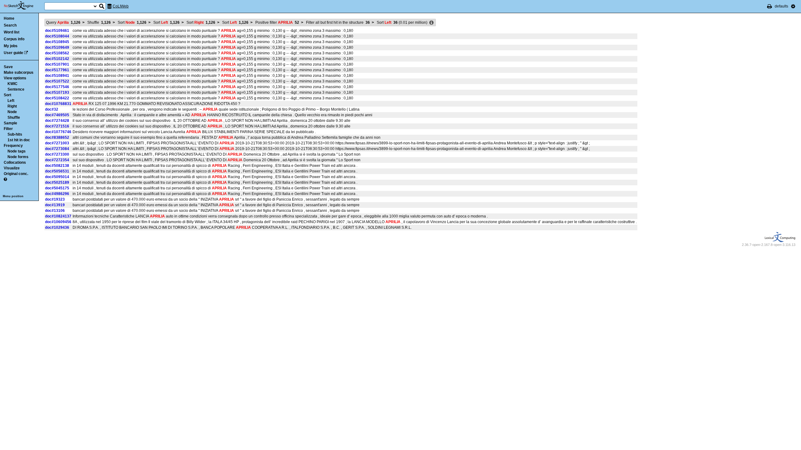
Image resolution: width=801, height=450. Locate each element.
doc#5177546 (57, 87)
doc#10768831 (58, 104)
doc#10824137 (58, 216)
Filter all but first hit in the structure (338, 22)
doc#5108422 (57, 98)
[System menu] (793, 6)
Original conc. (16, 174)
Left (11, 100)
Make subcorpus (18, 72)
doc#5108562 (57, 53)
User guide (13, 53)
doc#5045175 (57, 188)
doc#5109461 (57, 30)
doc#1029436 (57, 227)
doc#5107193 (57, 92)
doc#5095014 (57, 177)
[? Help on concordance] (5, 179)
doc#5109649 (57, 47)
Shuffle (14, 117)
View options (15, 78)
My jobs (11, 46)
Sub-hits (15, 134)
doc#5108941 (57, 75)
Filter (8, 129)
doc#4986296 (57, 194)
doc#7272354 (57, 160)
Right (12, 106)
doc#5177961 (57, 70)
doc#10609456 (58, 222)
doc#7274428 (57, 120)
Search (10, 25)
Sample (10, 123)
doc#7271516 (57, 126)
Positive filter (277, 22)
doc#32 (51, 109)
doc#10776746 (58, 132)
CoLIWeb (121, 6)
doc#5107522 (57, 81)
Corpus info (14, 39)
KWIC (13, 84)
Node (12, 112)
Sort (7, 95)
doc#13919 (55, 205)
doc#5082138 (57, 165)
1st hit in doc (19, 140)
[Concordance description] (431, 23)
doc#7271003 (57, 143)
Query (63, 22)
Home (9, 18)
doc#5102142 (57, 59)
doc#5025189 (57, 182)
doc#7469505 (57, 115)
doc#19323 (55, 199)
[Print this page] (769, 6)
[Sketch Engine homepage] (23, 5)
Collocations (15, 162)
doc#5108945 (57, 42)
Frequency (13, 145)
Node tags (17, 151)
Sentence (16, 89)
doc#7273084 (57, 149)
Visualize (12, 168)
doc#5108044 (57, 36)
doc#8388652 (57, 137)
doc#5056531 (57, 171)
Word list (11, 32)
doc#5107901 (57, 64)
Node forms (18, 157)
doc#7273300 (57, 154)
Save (8, 67)
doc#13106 (55, 210)
